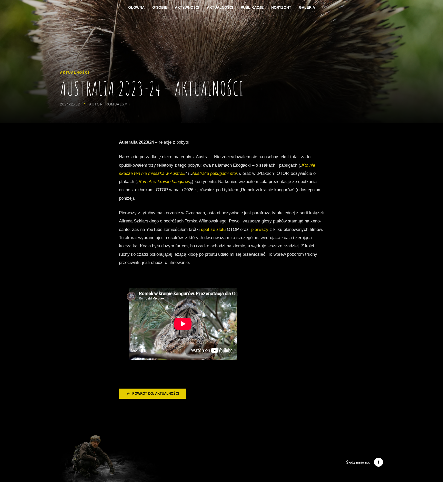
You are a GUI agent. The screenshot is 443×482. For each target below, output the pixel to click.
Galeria (307, 7)
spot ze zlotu (213, 229)
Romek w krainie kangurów (164, 181)
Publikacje (252, 7)
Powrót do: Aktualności (155, 393)
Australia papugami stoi (214, 173)
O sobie (159, 7)
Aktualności (220, 7)
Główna (136, 7)
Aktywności (187, 7)
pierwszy (259, 229)
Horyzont (281, 7)
